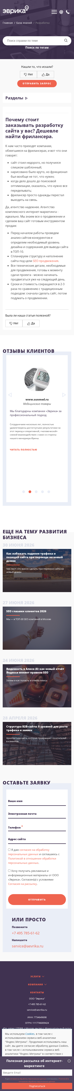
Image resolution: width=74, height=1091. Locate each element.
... (23, 491)
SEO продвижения (45, 261)
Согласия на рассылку (22, 884)
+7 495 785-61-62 (26, 933)
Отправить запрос (37, 83)
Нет (30, 74)
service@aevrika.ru (27, 946)
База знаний (24, 22)
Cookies (29, 1034)
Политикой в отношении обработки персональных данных (44, 1080)
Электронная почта (22, 813)
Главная (8, 22)
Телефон (15, 827)
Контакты (37, 992)
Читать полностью (23, 449)
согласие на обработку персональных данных (28, 1079)
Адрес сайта (17, 839)
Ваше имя (15, 801)
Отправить (37, 899)
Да (47, 74)
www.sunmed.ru (37, 399)
